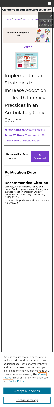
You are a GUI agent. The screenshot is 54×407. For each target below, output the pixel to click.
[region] (27, 379)
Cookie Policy (16, 381)
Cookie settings (27, 400)
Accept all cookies (27, 391)
